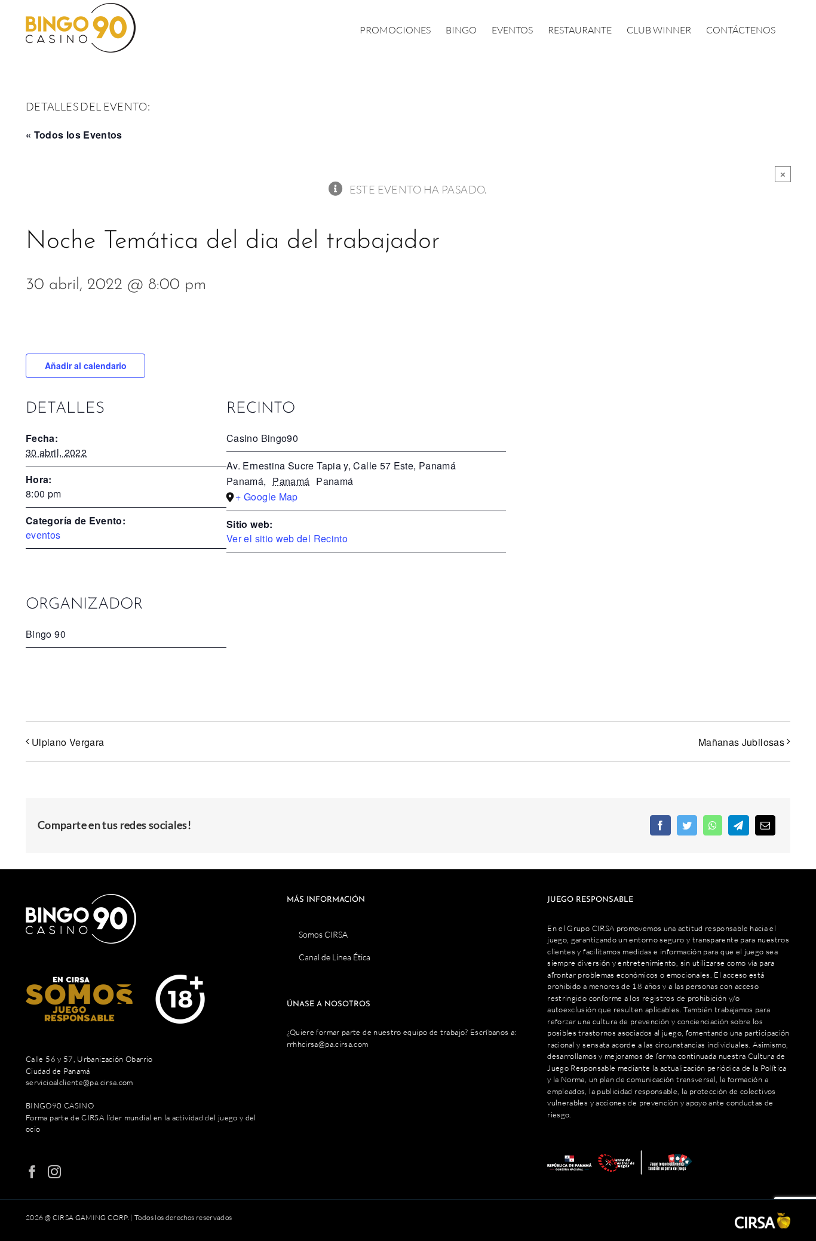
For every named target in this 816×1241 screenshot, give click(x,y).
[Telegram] (738, 825)
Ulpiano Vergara (68, 742)
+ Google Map (266, 496)
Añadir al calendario (86, 365)
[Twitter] (687, 825)
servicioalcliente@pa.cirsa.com (79, 1082)
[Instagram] (54, 1171)
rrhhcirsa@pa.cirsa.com (328, 1044)
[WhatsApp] (712, 825)
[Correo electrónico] (765, 825)
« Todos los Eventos (74, 135)
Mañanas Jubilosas (741, 742)
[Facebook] (660, 825)
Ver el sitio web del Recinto (287, 538)
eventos (43, 535)
